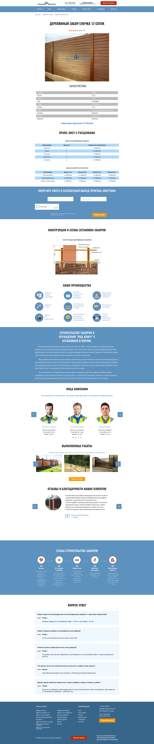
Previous (33, 414)
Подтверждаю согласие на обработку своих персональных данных (63, 214)
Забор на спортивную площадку (42, 724)
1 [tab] (73, 437)
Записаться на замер (107, 720)
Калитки (59, 724)
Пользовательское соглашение (106, 737)
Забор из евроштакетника (44, 717)
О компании (101, 9)
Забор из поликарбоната (64, 712)
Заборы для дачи (41, 710)
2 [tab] (75, 437)
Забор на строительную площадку (43, 728)
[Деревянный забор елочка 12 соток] (77, 57)
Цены (49, 9)
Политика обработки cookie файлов (107, 739)
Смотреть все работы (77, 479)
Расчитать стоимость (108, 3)
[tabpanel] (49, 418)
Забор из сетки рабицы (43, 715)
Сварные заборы (62, 717)
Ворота (59, 721)
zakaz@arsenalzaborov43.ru (87, 3)
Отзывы (74, 9)
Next (120, 414)
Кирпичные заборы (62, 715)
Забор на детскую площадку (44, 721)
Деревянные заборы (63, 710)
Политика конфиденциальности (106, 735)
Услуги (39, 9)
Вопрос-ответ (87, 9)
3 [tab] (78, 437)
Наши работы (61, 9)
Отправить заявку (99, 215)
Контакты (114, 9)
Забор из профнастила (43, 712)
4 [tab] (80, 437)
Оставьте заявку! (87, 2)
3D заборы (39, 719)
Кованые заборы (62, 719)
